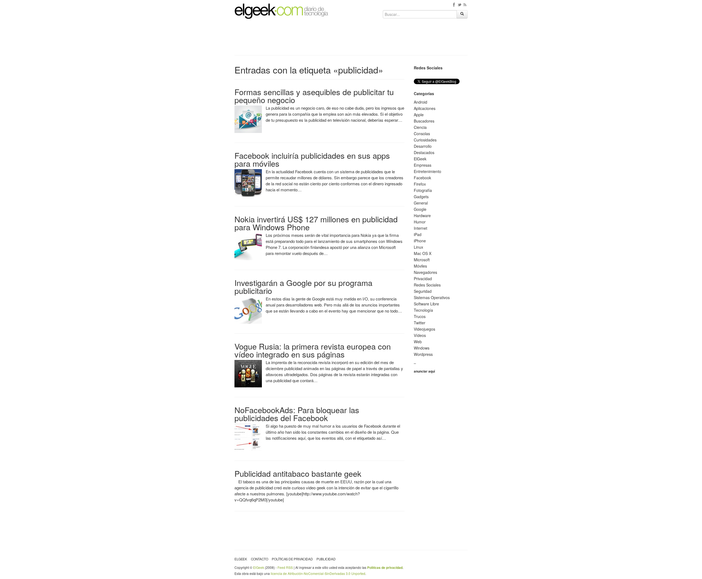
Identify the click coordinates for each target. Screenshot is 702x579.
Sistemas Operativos (432, 297)
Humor (420, 222)
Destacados (424, 152)
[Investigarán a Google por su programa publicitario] (248, 309)
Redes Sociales (427, 285)
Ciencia (420, 127)
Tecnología (423, 310)
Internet (420, 228)
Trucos (420, 316)
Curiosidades (425, 140)
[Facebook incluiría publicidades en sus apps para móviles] (248, 182)
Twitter (419, 322)
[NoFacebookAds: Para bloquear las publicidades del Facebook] (248, 436)
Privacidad (423, 278)
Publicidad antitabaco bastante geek (297, 473)
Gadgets (421, 196)
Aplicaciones (424, 108)
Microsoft (422, 259)
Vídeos (420, 335)
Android (420, 102)
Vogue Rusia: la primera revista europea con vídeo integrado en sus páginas (312, 350)
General (421, 203)
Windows (421, 348)
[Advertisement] (351, 39)
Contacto (259, 559)
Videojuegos (424, 329)
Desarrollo (423, 146)
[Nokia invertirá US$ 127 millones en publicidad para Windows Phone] (248, 246)
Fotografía (423, 190)
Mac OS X (422, 253)
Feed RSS (285, 567)
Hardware (422, 215)
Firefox (420, 184)
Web (418, 341)
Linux (418, 247)
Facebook (422, 177)
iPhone (420, 240)
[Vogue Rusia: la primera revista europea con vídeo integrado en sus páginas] (248, 373)
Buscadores (424, 121)
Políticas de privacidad (292, 559)
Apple (419, 114)
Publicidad (325, 559)
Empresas (422, 165)
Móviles (420, 266)
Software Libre (426, 303)
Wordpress (423, 354)
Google (420, 209)
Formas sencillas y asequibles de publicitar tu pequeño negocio (314, 95)
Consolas (422, 133)
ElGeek (420, 158)
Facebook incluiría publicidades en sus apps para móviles (312, 159)
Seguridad (423, 291)
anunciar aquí (424, 371)
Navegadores (425, 272)
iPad (417, 234)
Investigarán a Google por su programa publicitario (303, 286)
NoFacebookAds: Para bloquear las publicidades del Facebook (296, 413)
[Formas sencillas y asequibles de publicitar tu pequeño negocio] (248, 118)
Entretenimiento (427, 171)
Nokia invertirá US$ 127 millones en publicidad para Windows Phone (316, 222)
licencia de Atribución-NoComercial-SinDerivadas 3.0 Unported (318, 573)
